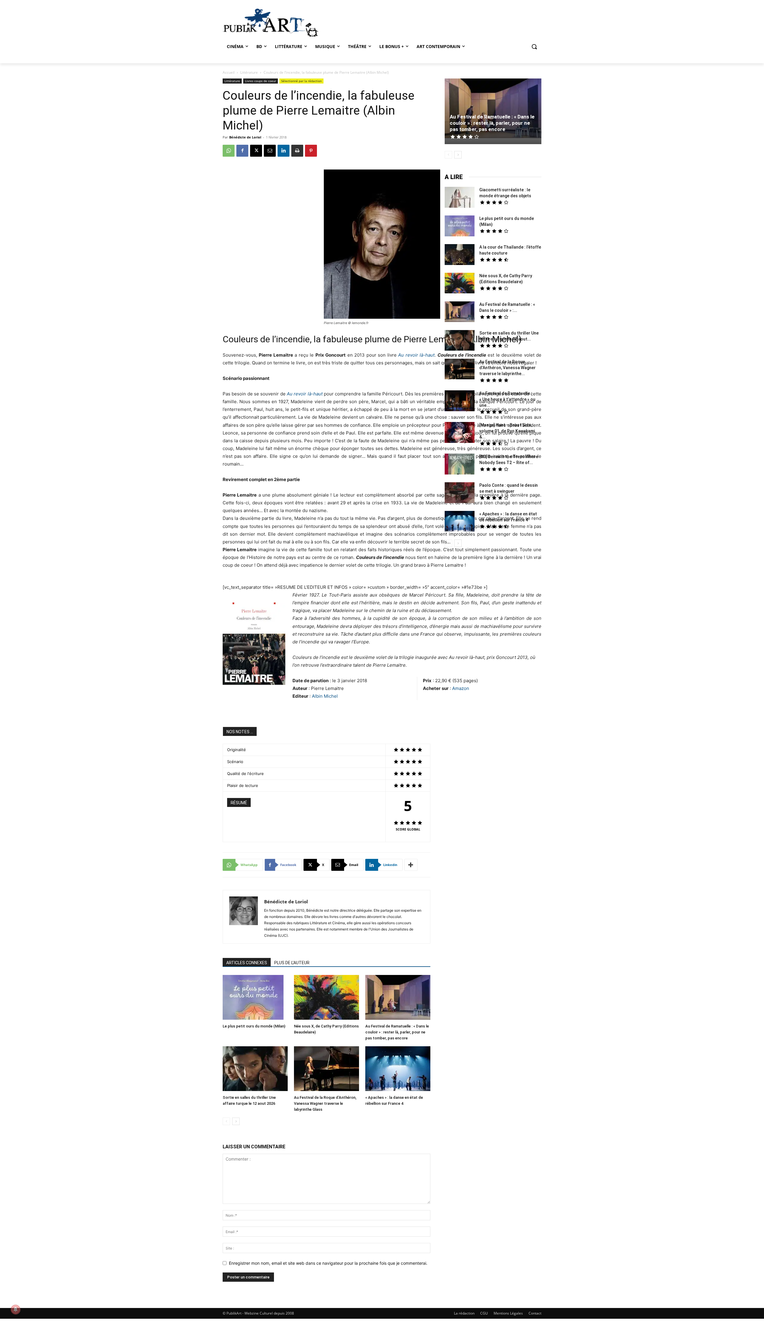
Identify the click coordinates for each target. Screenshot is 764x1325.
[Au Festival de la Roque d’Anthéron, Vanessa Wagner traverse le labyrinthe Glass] (326, 1069)
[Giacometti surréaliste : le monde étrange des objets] (460, 198)
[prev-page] (226, 1121)
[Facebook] (242, 151)
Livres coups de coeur (260, 81)
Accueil (229, 72)
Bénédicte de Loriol (245, 137)
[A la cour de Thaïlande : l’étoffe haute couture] (460, 255)
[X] (256, 151)
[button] (534, 46)
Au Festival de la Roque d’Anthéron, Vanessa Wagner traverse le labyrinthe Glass (325, 1103)
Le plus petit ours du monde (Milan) (254, 1026)
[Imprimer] (297, 151)
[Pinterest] (311, 151)
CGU (484, 1313)
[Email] (270, 151)
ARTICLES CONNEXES (246, 962)
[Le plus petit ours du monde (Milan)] (255, 998)
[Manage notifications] (15, 1309)
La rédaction (464, 1313)
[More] (411, 865)
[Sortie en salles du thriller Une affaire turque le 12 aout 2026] (255, 1069)
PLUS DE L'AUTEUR (291, 962)
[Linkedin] (283, 151)
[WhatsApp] (229, 151)
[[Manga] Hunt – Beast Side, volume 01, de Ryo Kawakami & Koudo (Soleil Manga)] (460, 433)
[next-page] (236, 1121)
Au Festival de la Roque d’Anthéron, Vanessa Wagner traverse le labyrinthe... (507, 367)
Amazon (460, 688)
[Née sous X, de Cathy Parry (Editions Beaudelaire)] (326, 998)
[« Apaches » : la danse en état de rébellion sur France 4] (397, 1069)
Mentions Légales (508, 1313)
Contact (535, 1313)
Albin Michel (325, 696)
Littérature (249, 72)
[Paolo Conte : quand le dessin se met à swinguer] (460, 493)
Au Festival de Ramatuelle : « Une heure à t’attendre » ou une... (507, 399)
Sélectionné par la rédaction (301, 81)
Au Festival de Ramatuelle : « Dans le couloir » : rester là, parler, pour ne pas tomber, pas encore (397, 1032)
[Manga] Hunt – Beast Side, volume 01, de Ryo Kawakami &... (507, 431)
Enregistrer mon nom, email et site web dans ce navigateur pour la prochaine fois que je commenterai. (328, 1263)
